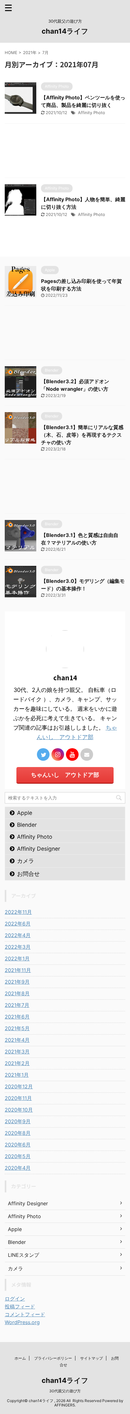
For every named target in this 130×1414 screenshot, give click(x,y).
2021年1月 (17, 1075)
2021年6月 (17, 1017)
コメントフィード (25, 1314)
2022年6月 (18, 923)
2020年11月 (18, 1098)
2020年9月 (18, 1121)
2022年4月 (18, 935)
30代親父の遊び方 (65, 1391)
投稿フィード (20, 1306)
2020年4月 (18, 1168)
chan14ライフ (65, 31)
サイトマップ (91, 1358)
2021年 (30, 52)
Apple (24, 812)
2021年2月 (17, 1063)
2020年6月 (18, 1144)
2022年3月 (18, 947)
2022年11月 (18, 912)
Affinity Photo (91, 112)
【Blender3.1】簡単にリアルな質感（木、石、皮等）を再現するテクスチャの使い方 (82, 434)
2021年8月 (17, 993)
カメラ (25, 861)
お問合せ (28, 873)
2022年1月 (17, 958)
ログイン (15, 1298)
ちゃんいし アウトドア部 (65, 774)
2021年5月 (17, 1028)
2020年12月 (19, 1086)
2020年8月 (18, 1133)
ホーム (20, 1358)
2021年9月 (17, 982)
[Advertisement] (65, 152)
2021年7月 (17, 1005)
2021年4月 (17, 1040)
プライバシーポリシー (53, 1358)
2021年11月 (18, 970)
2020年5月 (18, 1156)
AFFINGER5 (64, 1405)
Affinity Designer (38, 848)
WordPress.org (22, 1322)
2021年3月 (17, 1051)
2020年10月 (19, 1110)
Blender (27, 824)
